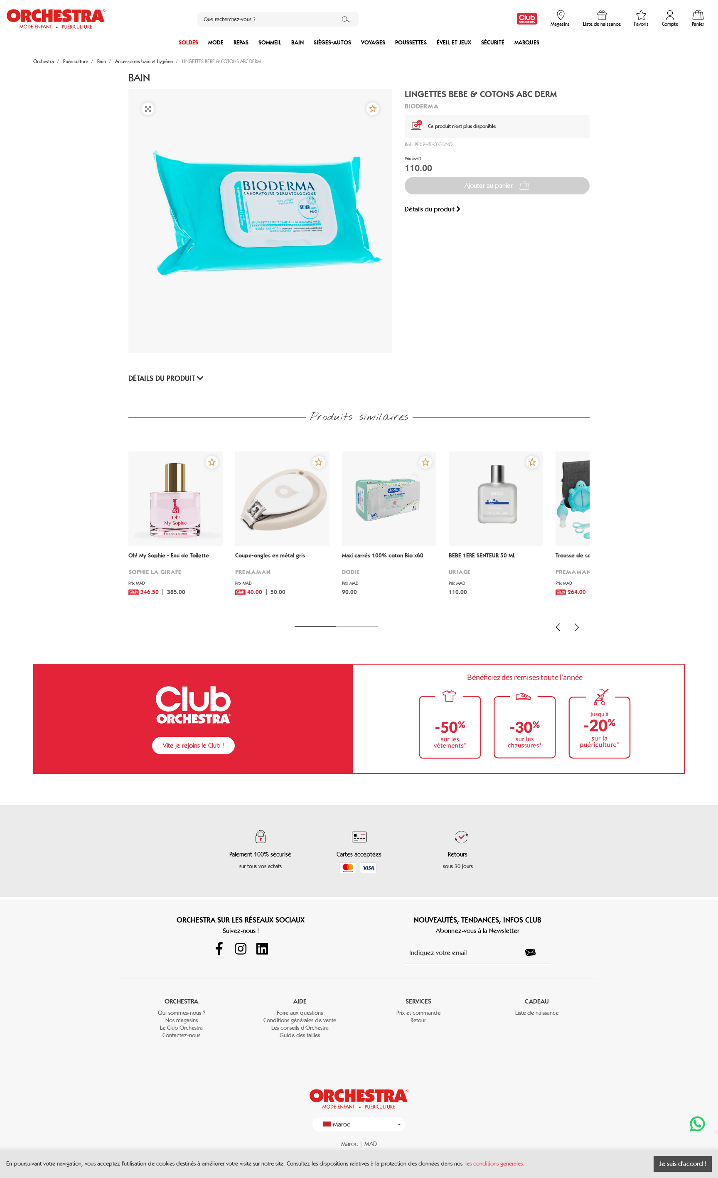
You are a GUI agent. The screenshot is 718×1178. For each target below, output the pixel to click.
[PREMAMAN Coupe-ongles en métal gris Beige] (282, 499)
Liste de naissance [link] (536, 1012)
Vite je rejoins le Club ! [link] (193, 745)
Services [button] (418, 1001)
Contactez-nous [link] (181, 1035)
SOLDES (188, 42)
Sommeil (269, 42)
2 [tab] (357, 626)
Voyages (373, 42)
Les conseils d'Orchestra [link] (300, 1027)
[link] (527, 19)
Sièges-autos (332, 42)
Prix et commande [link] (418, 1012)
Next (576, 627)
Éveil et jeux (454, 42)
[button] (372, 109)
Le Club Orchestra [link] (181, 1027)
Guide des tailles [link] (300, 1035)
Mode (216, 42)
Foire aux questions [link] (300, 1012)
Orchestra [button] (181, 1001)
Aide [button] (300, 1001)
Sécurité (492, 42)
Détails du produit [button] (162, 378)
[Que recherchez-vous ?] (346, 19)
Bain (297, 42)
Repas (241, 42)
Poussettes (411, 42)
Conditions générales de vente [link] (299, 1020)
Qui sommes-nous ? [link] (181, 1012)
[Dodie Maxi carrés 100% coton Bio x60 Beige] (389, 499)
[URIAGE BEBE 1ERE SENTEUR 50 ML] (496, 499)
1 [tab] (315, 626)
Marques (526, 42)
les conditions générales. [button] (494, 1163)
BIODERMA (421, 106)
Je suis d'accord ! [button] (682, 1164)
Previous (558, 627)
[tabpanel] (175, 534)
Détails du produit (430, 209)
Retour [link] (418, 1020)
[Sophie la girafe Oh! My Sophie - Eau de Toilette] (175, 499)
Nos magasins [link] (181, 1020)
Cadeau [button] (537, 1001)
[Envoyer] (535, 952)
